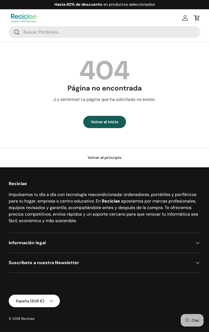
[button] (197, 18)
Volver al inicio (104, 121)
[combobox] (104, 32)
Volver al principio (105, 157)
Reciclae (27, 318)
